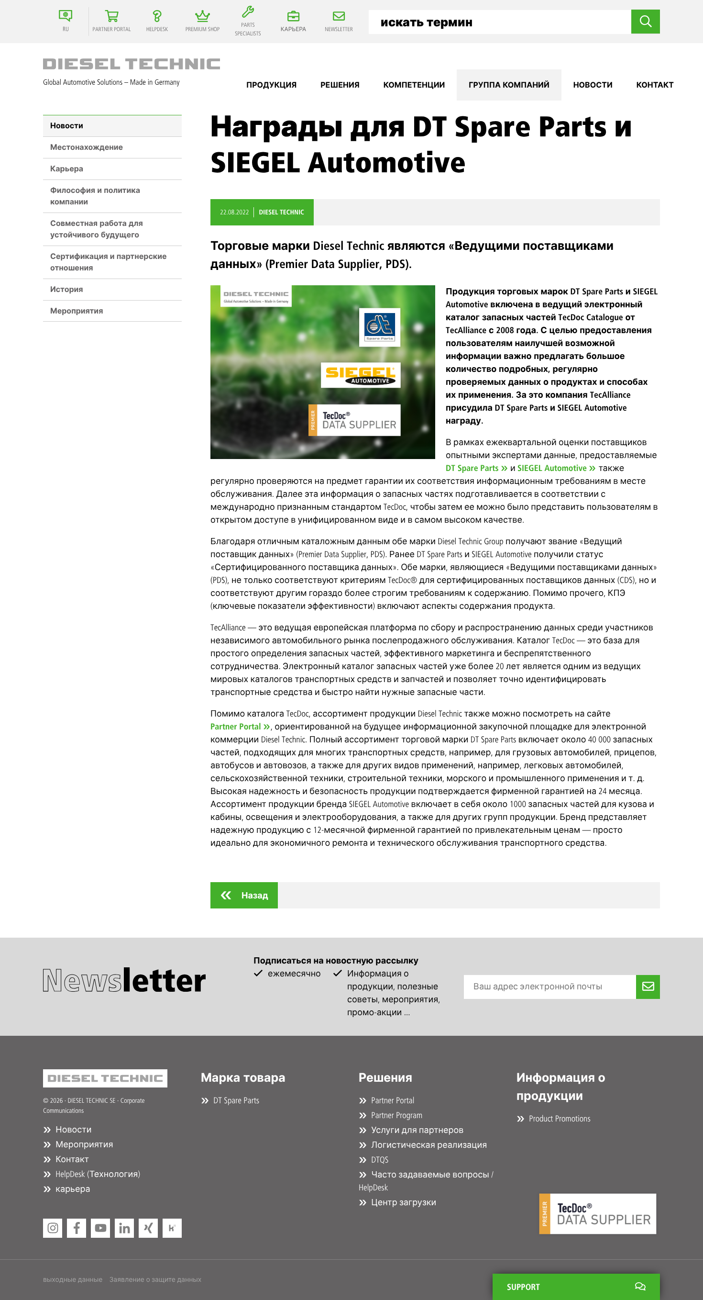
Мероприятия (76, 310)
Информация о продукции (560, 1087)
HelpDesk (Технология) (97, 1174)
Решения (339, 85)
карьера (72, 1189)
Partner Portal (235, 726)
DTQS (378, 1159)
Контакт (655, 85)
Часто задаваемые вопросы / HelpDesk (426, 1181)
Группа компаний (509, 85)
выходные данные (72, 1280)
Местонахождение (86, 147)
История (66, 289)
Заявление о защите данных (155, 1280)
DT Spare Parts (472, 468)
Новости (66, 125)
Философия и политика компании (95, 196)
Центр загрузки (402, 1202)
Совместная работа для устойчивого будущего (96, 229)
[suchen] (645, 22)
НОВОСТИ (593, 85)
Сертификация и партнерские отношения (108, 262)
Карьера (66, 168)
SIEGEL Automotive (552, 468)
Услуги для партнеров (416, 1130)
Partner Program (395, 1115)
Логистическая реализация (428, 1145)
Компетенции (414, 85)
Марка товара (243, 1078)
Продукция (271, 85)
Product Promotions (559, 1118)
